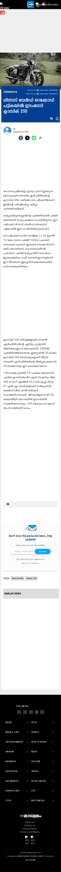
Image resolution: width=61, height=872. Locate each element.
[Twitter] (27, 137)
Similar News (12, 593)
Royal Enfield (17, 578)
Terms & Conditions (30, 563)
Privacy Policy (30, 828)
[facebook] (20, 137)
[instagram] (31, 711)
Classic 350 (31, 578)
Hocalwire (30, 860)
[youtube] (36, 711)
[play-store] (27, 840)
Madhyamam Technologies (30, 856)
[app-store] (33, 840)
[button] (4, 4)
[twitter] (25, 711)
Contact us (29, 825)
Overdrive (10, 92)
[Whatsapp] (33, 137)
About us (29, 822)
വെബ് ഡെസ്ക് (21, 131)
